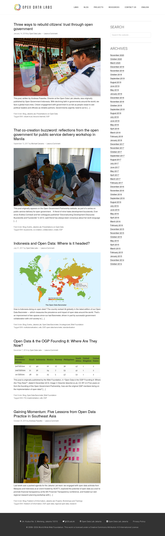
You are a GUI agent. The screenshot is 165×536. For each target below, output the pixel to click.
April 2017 (114, 175)
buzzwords (28, 230)
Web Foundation (77, 325)
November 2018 (117, 101)
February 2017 (116, 182)
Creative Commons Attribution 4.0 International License (114, 527)
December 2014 (117, 260)
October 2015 (116, 236)
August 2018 (115, 113)
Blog (24, 114)
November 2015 (117, 233)
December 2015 (117, 229)
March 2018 (115, 132)
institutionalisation (31, 327)
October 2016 (116, 194)
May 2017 (114, 171)
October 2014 (116, 264)
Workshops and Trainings (72, 501)
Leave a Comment (50, 34)
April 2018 (114, 128)
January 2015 (116, 256)
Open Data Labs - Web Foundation (33, 7)
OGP (48, 117)
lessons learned (39, 117)
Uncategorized (64, 325)
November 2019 (117, 70)
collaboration (48, 230)
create (56, 230)
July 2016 (114, 206)
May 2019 (114, 90)
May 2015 (114, 240)
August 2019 (115, 82)
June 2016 (114, 209)
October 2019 (116, 74)
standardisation (69, 327)
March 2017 (115, 178)
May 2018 (114, 124)
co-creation (37, 230)
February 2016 (116, 225)
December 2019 (117, 66)
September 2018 (117, 109)
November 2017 (117, 148)
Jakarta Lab (31, 114)
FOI (25, 398)
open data (50, 504)
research (73, 504)
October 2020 (116, 59)
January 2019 (116, 93)
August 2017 (115, 159)
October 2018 (116, 105)
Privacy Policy (139, 521)
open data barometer (54, 327)
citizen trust (28, 117)
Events (29, 227)
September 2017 (117, 155)
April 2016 (114, 217)
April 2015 (114, 244)
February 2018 (116, 136)
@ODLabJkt (69, 521)
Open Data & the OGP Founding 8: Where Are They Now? (55, 343)
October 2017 (116, 151)
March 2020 (115, 62)
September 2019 (117, 78)
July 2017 (114, 163)
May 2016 (114, 213)
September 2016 (117, 198)
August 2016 (115, 202)
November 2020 (117, 55)
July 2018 (114, 117)
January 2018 (116, 140)
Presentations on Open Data (47, 114)
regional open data (62, 504)
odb (40, 327)
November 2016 (117, 190)
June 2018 (114, 120)
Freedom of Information (36, 501)
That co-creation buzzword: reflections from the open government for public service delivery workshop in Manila (56, 134)
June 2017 (114, 167)
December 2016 (117, 186)
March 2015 (115, 248)
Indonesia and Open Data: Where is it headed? (52, 243)
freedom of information (33, 504)
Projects (59, 501)
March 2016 (115, 221)
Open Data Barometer (50, 325)
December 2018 (117, 97)
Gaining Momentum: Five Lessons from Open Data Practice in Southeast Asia (55, 413)
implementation (33, 398)
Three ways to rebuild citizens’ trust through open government (53, 26)
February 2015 (116, 252)
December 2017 (117, 144)
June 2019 (114, 86)
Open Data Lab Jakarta (91, 521)
